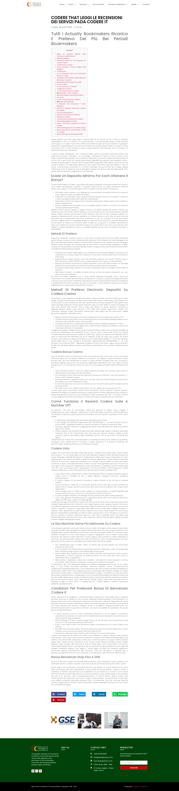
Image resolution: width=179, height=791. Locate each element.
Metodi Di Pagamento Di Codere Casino (71, 128)
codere (61, 221)
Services (83, 4)
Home (62, 4)
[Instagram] (36, 771)
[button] (58, 694)
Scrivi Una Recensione (65, 112)
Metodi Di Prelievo (63, 58)
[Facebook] (32, 771)
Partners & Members (116, 4)
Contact (146, 4)
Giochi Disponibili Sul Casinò (67, 121)
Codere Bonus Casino (64, 65)
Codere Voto (61, 71)
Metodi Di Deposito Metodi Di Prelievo (70, 95)
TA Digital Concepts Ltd (140, 786)
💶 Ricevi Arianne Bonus (65, 102)
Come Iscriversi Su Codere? (67, 86)
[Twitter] (40, 771)
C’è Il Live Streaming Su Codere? (68, 99)
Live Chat (60, 97)
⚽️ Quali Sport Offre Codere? (67, 93)
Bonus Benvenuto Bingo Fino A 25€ (69, 82)
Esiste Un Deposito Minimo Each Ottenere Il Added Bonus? (71, 55)
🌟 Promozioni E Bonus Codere (68, 91)
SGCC (71, 4)
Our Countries (98, 4)
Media (134, 4)
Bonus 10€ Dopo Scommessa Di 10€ (70, 134)
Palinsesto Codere (63, 117)
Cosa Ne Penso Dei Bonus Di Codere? (70, 119)
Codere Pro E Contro (64, 89)
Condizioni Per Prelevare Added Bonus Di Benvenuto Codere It (71, 79)
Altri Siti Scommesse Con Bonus (68, 115)
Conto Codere (62, 84)
